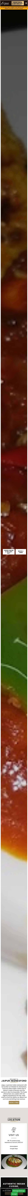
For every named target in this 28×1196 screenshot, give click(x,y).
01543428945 (14, 1146)
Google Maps (14, 1148)
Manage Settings (18, 1191)
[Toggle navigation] (26, 3)
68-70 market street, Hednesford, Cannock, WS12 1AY (14, 1141)
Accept (14, 1194)
